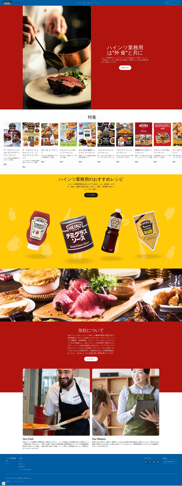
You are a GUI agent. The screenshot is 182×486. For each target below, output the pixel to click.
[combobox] (172, 2)
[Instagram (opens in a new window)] (146, 462)
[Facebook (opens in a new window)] (150, 462)
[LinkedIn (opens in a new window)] (158, 462)
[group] (92, 145)
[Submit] (166, 2)
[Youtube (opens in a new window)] (154, 462)
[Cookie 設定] (3, 483)
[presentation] (177, 147)
